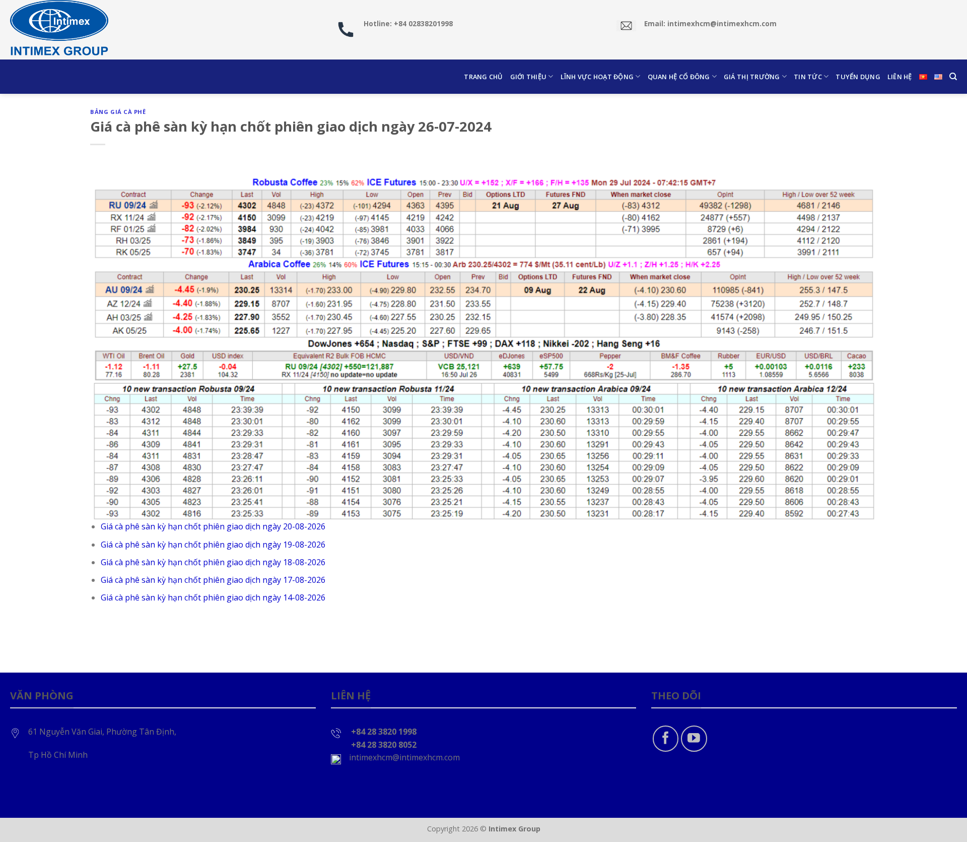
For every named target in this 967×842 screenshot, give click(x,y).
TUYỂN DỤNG (858, 76)
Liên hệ (899, 76)
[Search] (953, 76)
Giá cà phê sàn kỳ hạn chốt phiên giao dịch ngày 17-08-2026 (213, 579)
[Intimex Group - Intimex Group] (60, 29)
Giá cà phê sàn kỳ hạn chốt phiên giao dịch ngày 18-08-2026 (213, 562)
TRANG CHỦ (483, 76)
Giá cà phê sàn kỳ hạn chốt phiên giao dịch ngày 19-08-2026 (213, 544)
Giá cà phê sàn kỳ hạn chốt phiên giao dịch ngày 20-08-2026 (213, 526)
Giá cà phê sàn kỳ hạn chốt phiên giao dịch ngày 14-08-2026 (213, 597)
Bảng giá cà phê (118, 111)
